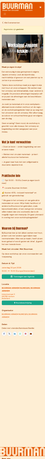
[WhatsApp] (20, 334)
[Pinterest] (25, 334)
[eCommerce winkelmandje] (40, 7)
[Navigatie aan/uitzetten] (4, 13)
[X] (9, 334)
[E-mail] (31, 334)
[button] (22, 276)
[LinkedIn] (15, 334)
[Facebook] (4, 334)
